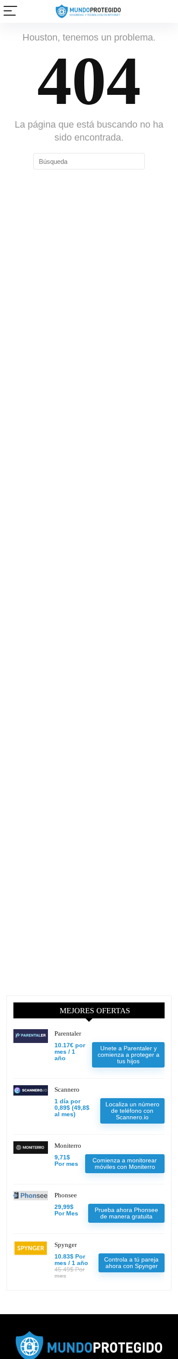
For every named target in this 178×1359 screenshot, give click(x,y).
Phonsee (65, 1195)
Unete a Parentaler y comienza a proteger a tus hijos (128, 1055)
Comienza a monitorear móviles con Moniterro (124, 1163)
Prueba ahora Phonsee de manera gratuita (126, 1213)
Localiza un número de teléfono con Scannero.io (132, 1111)
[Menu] (10, 11)
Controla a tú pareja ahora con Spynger (131, 1262)
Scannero (66, 1089)
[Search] (164, 11)
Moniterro (67, 1145)
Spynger (65, 1244)
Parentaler (67, 1033)
